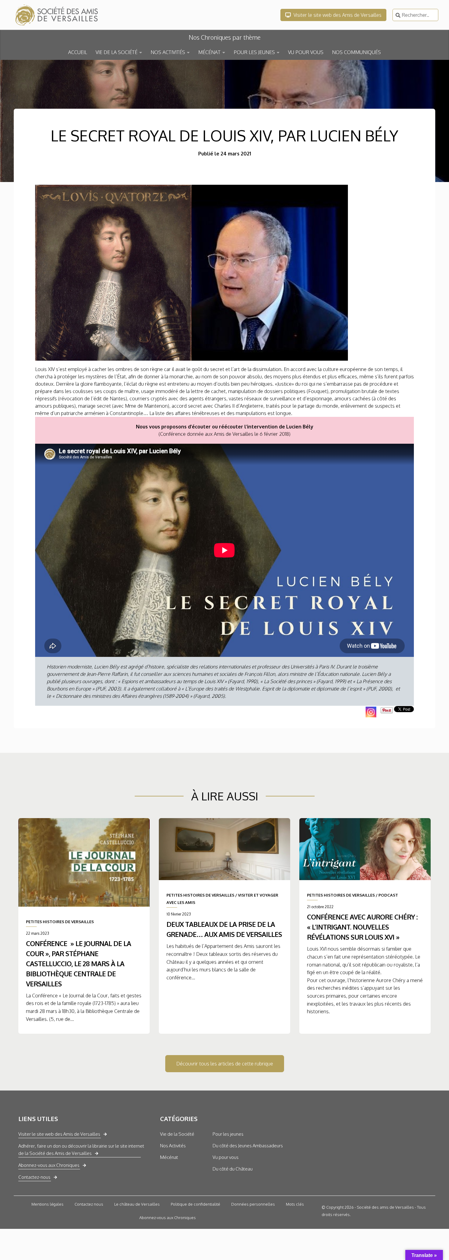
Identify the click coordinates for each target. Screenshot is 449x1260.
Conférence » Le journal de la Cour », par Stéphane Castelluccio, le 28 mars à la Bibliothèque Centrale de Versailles (78, 963)
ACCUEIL (77, 52)
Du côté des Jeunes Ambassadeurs (248, 1146)
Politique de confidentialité (195, 1204)
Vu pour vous (226, 1157)
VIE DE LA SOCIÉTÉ (116, 52)
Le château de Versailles (137, 1204)
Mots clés (295, 1204)
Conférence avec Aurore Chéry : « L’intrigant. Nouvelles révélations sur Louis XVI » (362, 926)
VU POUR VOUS (305, 52)
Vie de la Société (177, 1134)
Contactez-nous (34, 1177)
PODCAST (388, 895)
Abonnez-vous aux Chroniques (48, 1165)
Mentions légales (47, 1204)
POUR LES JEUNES (254, 52)
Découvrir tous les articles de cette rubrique (224, 1064)
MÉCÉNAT (209, 52)
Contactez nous (89, 1204)
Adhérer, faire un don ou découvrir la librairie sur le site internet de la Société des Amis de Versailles (81, 1149)
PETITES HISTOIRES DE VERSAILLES (60, 921)
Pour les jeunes (228, 1134)
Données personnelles (253, 1204)
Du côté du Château (233, 1169)
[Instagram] (371, 712)
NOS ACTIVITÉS (168, 52)
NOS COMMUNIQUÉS (356, 52)
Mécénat (169, 1157)
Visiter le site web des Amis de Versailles (336, 15)
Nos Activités (173, 1146)
